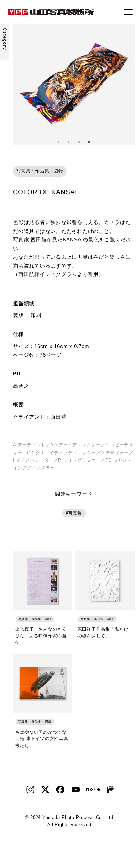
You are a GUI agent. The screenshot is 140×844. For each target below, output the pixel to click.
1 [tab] (58, 142)
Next (129, 84)
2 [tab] (68, 142)
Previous (18, 84)
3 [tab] (78, 142)
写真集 (75, 513)
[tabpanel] (74, 84)
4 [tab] (89, 142)
